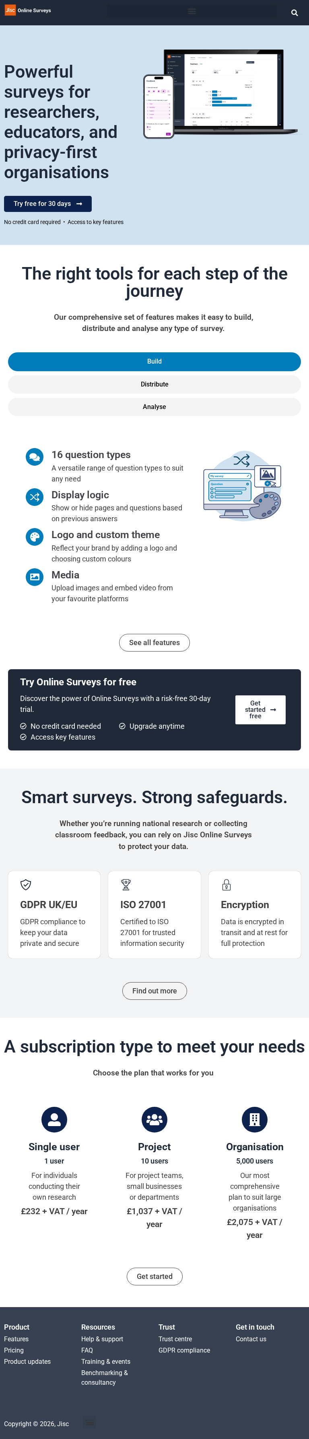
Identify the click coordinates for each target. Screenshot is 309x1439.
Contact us (251, 1339)
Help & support (102, 1339)
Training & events (105, 1361)
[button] (192, 10)
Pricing (14, 1350)
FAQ (87, 1350)
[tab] (154, 361)
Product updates (27, 1361)
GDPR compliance (184, 1350)
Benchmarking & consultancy (104, 1377)
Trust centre (175, 1339)
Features (16, 1339)
